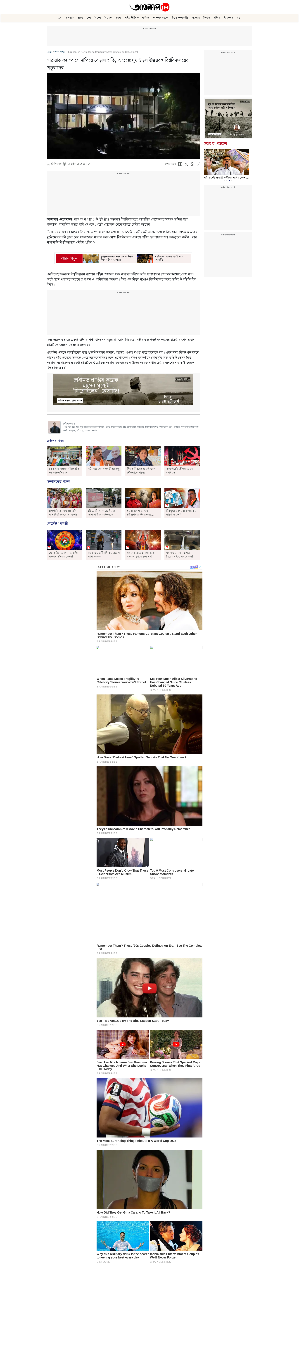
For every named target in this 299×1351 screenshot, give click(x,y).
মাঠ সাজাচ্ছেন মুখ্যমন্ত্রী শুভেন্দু (103, 469)
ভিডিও (206, 18)
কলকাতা (70, 18)
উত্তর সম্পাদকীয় (180, 18)
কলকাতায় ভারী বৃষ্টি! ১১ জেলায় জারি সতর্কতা (104, 555)
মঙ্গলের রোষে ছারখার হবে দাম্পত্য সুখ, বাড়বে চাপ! (140, 555)
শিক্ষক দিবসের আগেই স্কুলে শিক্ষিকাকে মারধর (141, 471)
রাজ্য (80, 18)
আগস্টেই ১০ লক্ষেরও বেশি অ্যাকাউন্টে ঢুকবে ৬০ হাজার (63, 513)
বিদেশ (98, 18)
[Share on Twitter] (186, 165)
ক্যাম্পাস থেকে (160, 18)
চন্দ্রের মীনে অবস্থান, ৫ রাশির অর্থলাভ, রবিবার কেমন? (63, 555)
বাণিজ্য (145, 18)
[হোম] (60, 18)
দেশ (89, 18)
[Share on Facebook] (180, 165)
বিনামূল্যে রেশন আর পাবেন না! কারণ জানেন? (181, 513)
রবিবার (217, 18)
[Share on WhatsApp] (192, 165)
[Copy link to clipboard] (198, 165)
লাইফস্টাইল (131, 18)
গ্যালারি (196, 18)
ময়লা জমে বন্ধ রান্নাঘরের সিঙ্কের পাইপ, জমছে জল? (179, 555)
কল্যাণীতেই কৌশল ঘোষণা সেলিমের (179, 471)
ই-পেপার (228, 18)
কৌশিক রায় (56, 164)
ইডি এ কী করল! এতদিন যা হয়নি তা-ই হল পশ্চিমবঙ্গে (101, 513)
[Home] (149, 7)
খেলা (118, 18)
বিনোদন (108, 18)
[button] (138, 18)
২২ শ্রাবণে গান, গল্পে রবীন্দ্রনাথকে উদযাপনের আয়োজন (139, 515)
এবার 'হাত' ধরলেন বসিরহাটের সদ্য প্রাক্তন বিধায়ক (64, 471)
